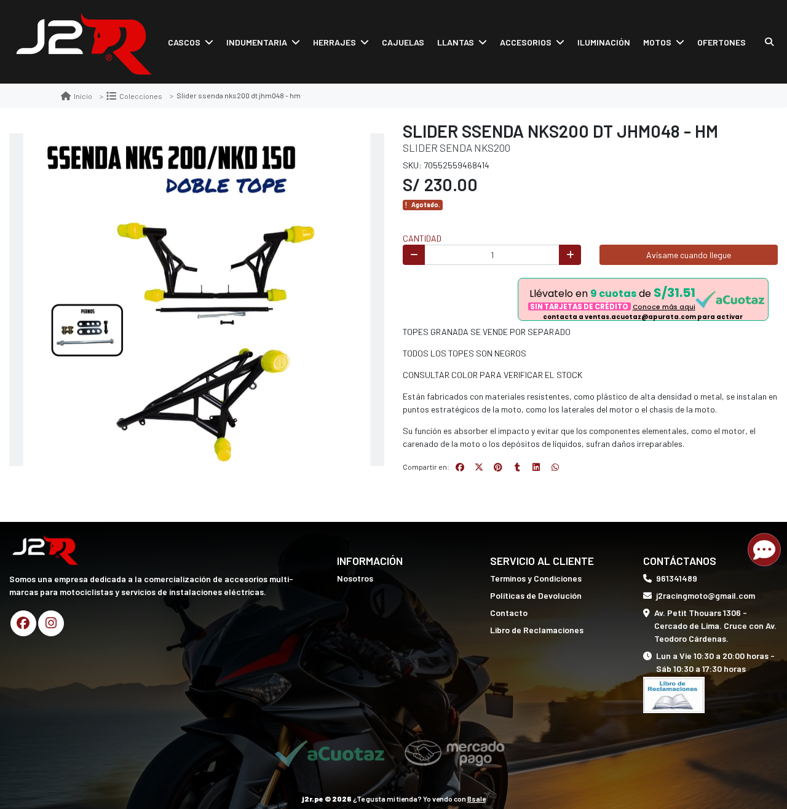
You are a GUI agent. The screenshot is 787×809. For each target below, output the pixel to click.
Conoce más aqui (664, 307)
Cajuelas (403, 42)
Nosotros (355, 578)
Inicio (83, 96)
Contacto (509, 612)
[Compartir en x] (479, 467)
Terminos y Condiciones (536, 578)
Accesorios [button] (526, 42)
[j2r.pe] (83, 42)
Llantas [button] (455, 42)
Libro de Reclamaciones (536, 630)
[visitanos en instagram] (51, 623)
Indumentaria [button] (256, 42)
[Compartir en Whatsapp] (555, 467)
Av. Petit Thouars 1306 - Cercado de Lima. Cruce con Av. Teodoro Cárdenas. (715, 625)
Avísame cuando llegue (688, 255)
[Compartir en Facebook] (460, 467)
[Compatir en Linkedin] (536, 467)
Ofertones (721, 42)
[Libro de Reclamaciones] (674, 694)
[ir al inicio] (45, 549)
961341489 (676, 578)
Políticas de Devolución (536, 595)
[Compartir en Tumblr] (517, 467)
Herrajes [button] (334, 42)
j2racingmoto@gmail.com (705, 595)
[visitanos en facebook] (23, 623)
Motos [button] (657, 42)
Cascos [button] (184, 42)
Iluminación (603, 42)
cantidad (422, 238)
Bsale (476, 798)
